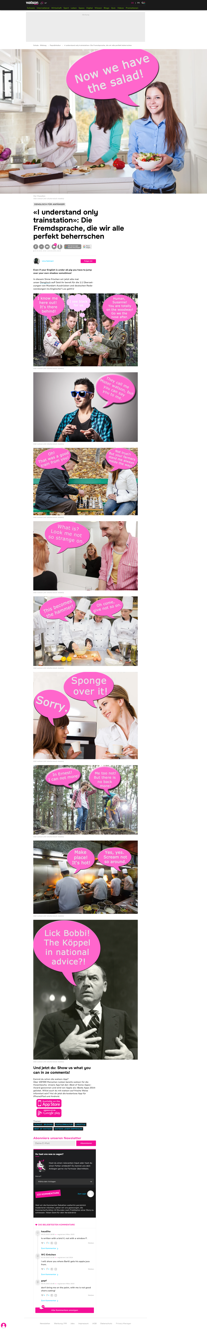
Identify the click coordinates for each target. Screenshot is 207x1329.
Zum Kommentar (48, 1248)
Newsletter (45, 1323)
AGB (94, 1323)
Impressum (83, 1323)
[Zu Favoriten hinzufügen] (59, 246)
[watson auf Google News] (87, 246)
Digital (89, 8)
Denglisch (45, 282)
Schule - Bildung (39, 45)
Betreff (38, 1176)
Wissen (98, 8)
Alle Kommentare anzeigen (64, 1310)
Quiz (113, 8)
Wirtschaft (56, 8)
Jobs (73, 1323)
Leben (74, 8)
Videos (120, 8)
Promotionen (132, 8)
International (43, 8)
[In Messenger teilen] (41, 246)
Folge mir (88, 261)
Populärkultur (55, 45)
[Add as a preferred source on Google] (72, 246)
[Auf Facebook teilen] (35, 246)
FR (138, 3)
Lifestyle (80, 1124)
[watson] (32, 3)
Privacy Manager (123, 1323)
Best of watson (43, 1129)
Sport (66, 8)
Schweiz (31, 8)
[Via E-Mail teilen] (47, 246)
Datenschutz (106, 1323)
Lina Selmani (48, 261)
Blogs (106, 8)
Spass (81, 8)
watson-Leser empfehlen (68, 1129)
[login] (3, 1325)
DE (132, 3)
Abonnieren (86, 1143)
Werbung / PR (60, 1323)
